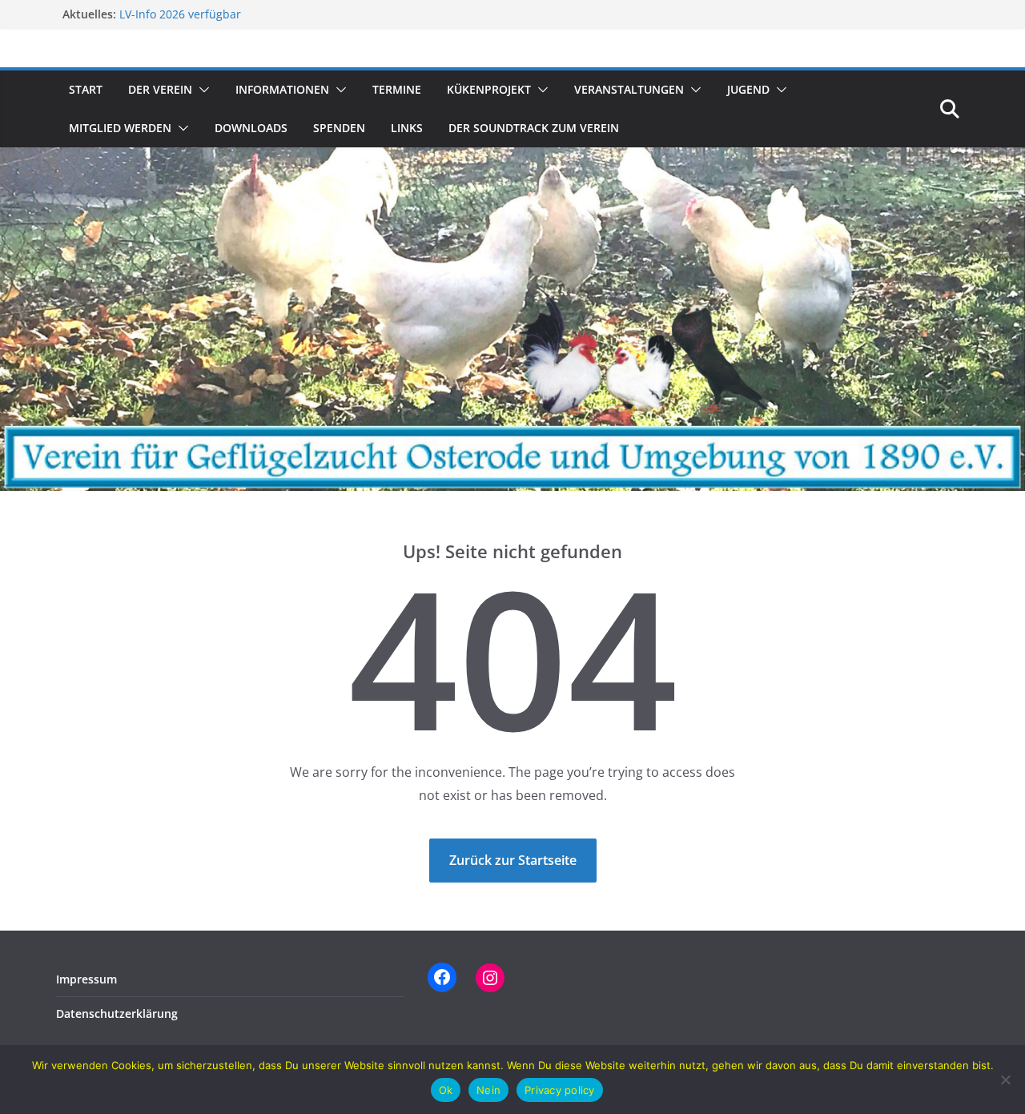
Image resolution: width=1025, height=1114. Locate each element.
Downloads (251, 127)
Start (85, 89)
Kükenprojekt (489, 89)
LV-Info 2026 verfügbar (180, 14)
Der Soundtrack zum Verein (533, 127)
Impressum (86, 979)
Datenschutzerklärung (117, 1013)
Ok (446, 1090)
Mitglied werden (120, 127)
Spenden (339, 127)
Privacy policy (560, 1090)
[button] (201, 89)
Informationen (282, 89)
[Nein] (1005, 1080)
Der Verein (160, 89)
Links (407, 127)
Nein (488, 1090)
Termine (396, 89)
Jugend (748, 89)
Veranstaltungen (629, 89)
